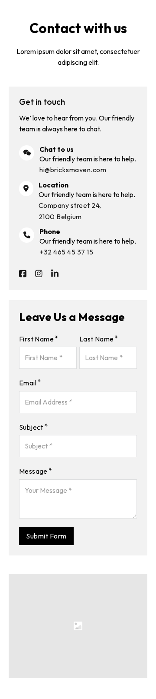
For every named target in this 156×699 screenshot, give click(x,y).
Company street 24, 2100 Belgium (70, 211)
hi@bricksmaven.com (72, 169)
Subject (31, 427)
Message (33, 471)
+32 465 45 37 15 (66, 251)
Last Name (96, 338)
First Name (36, 338)
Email (27, 382)
